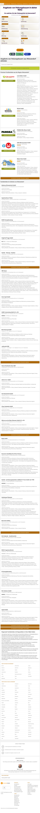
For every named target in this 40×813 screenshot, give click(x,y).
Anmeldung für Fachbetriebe (33, 785)
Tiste (2, 738)
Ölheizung (16, 797)
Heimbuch (16, 717)
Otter (2, 730)
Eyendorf (29, 730)
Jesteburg (3, 715)
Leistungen (30, 784)
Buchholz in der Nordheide (5, 700)
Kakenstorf (3, 694)
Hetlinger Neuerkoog (31, 723)
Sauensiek (3, 732)
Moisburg (3, 696)
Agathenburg (30, 715)
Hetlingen (29, 719)
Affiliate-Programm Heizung (33, 786)
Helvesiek (16, 736)
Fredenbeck (29, 732)
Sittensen (16, 698)
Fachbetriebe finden (17, 789)
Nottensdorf (16, 692)
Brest (29, 702)
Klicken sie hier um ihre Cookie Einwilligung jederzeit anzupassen (9, 808)
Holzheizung (16, 801)
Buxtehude (3, 711)
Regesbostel (3, 698)
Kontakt (29, 792)
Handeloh (3, 719)
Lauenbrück (16, 702)
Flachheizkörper (4, 647)
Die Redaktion (16, 784)
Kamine (8, 654)
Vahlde (16, 713)
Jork (15, 711)
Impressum (30, 794)
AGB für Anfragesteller (32, 790)
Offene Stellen (30, 787)
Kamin (29, 635)
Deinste (29, 711)
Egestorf (29, 696)
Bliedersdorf (16, 696)
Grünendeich (30, 694)
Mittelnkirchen (17, 732)
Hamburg (29, 700)
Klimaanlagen (16, 805)
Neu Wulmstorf (4, 717)
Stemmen (16, 700)
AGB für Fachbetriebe (31, 791)
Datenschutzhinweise (31, 789)
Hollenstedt (3, 692)
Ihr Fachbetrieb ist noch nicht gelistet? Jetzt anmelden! (20, 628)
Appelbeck (3, 690)
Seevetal (3, 734)
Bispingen (29, 721)
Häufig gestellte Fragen (6, 777)
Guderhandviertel (17, 730)
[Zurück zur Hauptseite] (6, 783)
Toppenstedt (16, 738)
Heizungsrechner (17, 787)
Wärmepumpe (7, 3)
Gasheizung (19, 3)
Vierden (16, 694)
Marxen (16, 690)
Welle (2, 713)
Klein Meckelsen (17, 719)
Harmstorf (3, 736)
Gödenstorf (29, 717)
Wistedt (3, 723)
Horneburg (16, 715)
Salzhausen (29, 734)
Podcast (15, 785)
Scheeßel (29, 713)
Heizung (2, 3)
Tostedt (3, 702)
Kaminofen (30, 3)
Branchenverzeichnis (18, 790)
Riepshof (3, 721)
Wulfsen (29, 692)
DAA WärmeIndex (17, 786)
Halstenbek (29, 736)
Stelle (15, 734)
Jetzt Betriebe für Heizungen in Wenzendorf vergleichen (20, 178)
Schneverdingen (30, 698)
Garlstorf (29, 690)
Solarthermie (25, 3)
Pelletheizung (13, 3)
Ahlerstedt (16, 723)
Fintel (15, 721)
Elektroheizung (37, 3)
